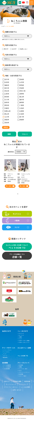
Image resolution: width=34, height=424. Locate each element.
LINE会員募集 (6, 368)
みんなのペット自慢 (24, 348)
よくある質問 (25, 387)
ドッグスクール (5, 354)
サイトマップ (23, 384)
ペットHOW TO (23, 356)
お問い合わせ (17, 390)
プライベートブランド (24, 372)
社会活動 (21, 374)
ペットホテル (6, 352)
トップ (3, 26)
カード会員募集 (7, 367)
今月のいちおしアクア (24, 342)
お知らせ (7, 381)
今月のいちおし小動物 (24, 340)
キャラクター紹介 (23, 368)
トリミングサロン (7, 350)
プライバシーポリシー (11, 387)
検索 (9, 134)
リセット (25, 134)
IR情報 (20, 367)
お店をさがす (6, 331)
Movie (20, 370)
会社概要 (21, 365)
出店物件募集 (17, 381)
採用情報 (27, 381)
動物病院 (5, 357)
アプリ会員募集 (7, 365)
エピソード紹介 (22, 376)
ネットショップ (11, 384)
